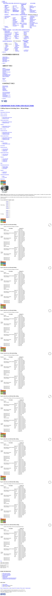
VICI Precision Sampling (6, 74)
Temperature (17, 45)
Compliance (4, 88)
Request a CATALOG (6, 27)
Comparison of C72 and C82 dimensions (9, 578)
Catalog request (4, 90)
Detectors (14, 20)
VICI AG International (6, 70)
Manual (31, 9)
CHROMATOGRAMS (26, 29)
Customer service (5, 588)
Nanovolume (7, 7)
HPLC (3, 176)
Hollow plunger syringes (23, 19)
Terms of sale (4, 59)
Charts (15, 42)
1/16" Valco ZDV (5, 154)
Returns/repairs (4, 58)
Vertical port (4, 172)
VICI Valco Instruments (6, 69)
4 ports (7, 201)
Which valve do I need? (6, 573)
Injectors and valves (4, 115)
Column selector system (6, 143)
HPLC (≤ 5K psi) (7, 9)
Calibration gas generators (32, 18)
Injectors (2, 170)
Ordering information (5, 57)
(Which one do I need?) (23, 3)
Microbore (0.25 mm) (5, 133)
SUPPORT (4, 28)
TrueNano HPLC (24, 24)
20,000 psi (8, 585)
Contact (10, 588)
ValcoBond (26, 36)
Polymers (7, 45)
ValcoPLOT (27, 37)
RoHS (25, 43)
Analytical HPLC (5, 167)
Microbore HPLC (5, 166)
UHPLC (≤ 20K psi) (6, 8)
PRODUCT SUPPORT (7, 29)
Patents (6, 47)
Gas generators (15, 21)
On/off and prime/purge (23, 13)
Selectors (14, 8)
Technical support (5, 86)
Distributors (4, 89)
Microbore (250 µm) (5, 118)
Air (30, 8)
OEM (5, 11)
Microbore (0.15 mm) (5, 138)
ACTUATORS (32, 3)
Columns (14, 17)
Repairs (3, 87)
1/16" (7, 586)
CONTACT (4, 80)
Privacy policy (4, 61)
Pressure (16, 44)
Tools (30, 26)
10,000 (3, 585)
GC (13, 6)
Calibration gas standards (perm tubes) (34, 16)
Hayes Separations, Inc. (6, 75)
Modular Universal (33, 6)
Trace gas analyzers (25, 34)
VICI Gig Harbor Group (6, 71)
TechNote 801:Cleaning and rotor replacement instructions (9, 577)
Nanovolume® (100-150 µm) (5, 112)
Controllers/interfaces (33, 12)
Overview (2, 110)
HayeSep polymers (16, 23)
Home (1, 588)
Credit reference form (5, 60)
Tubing (22, 27)
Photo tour (4, 78)
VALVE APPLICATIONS (16, 29)
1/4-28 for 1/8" (4, 150)
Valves (22, 25)
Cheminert (17, 33)
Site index (18, 588)
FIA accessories (32, 22)
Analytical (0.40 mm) (5, 134)
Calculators (16, 48)
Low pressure (7, 10)
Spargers (22, 20)
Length (16, 43)
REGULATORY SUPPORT (26, 41)
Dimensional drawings (8, 32)
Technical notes (7, 31)
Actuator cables (32, 11)
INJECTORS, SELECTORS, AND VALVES (11, 3)
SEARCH (4, 98)
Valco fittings (7, 17)
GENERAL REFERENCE (7, 41)
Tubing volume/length (16, 47)
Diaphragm (17, 34)
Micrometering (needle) (23, 10)
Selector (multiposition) (16, 36)
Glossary (6, 43)
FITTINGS (6, 14)
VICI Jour (4, 72)
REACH (25, 44)
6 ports (7, 203)
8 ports (7, 214)
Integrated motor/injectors (5, 164)
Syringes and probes (33, 25)
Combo (22, 7)
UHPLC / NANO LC (23, 23)
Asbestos (25, 45)
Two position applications (6, 574)
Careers (3, 79)
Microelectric (32, 7)
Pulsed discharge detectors (26, 32)
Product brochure (5, 576)
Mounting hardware (33, 10)
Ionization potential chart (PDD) (8, 35)
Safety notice (7, 48)
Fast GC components (15, 19)
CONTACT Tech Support (26, 50)
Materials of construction (6, 575)
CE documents (26, 42)
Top (1, 260)
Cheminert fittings (7, 16)
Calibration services (33, 19)
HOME (3, 1)
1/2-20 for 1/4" (4, 161)
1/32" (3, 586)
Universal (31, 5)
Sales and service (5, 85)
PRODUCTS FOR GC (15, 14)
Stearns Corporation (5, 76)
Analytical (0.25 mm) (5, 139)
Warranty (6, 50)
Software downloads (8, 36)
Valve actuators (4, 584)
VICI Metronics (5, 73)
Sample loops (7, 12)
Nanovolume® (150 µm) (6, 126)
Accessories (15, 25)
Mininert (22, 11)
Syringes (22, 21)
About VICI (14, 588)
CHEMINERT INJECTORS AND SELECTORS (17, 106)
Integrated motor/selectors (5, 174)
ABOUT (3, 63)
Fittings (22, 26)
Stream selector (4, 142)
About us (3, 68)
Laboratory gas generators (32, 21)
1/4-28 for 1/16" (5, 155)
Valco (16, 37)
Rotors (7, 46)
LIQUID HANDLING (23, 14)
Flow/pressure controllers (34, 23)
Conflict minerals (26, 47)
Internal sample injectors (4, 120)
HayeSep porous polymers (26, 38)
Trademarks (6, 49)
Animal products (26, 46)
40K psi (22, 6)
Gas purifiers (15, 22)
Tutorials (6, 37)
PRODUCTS (4, 2)
